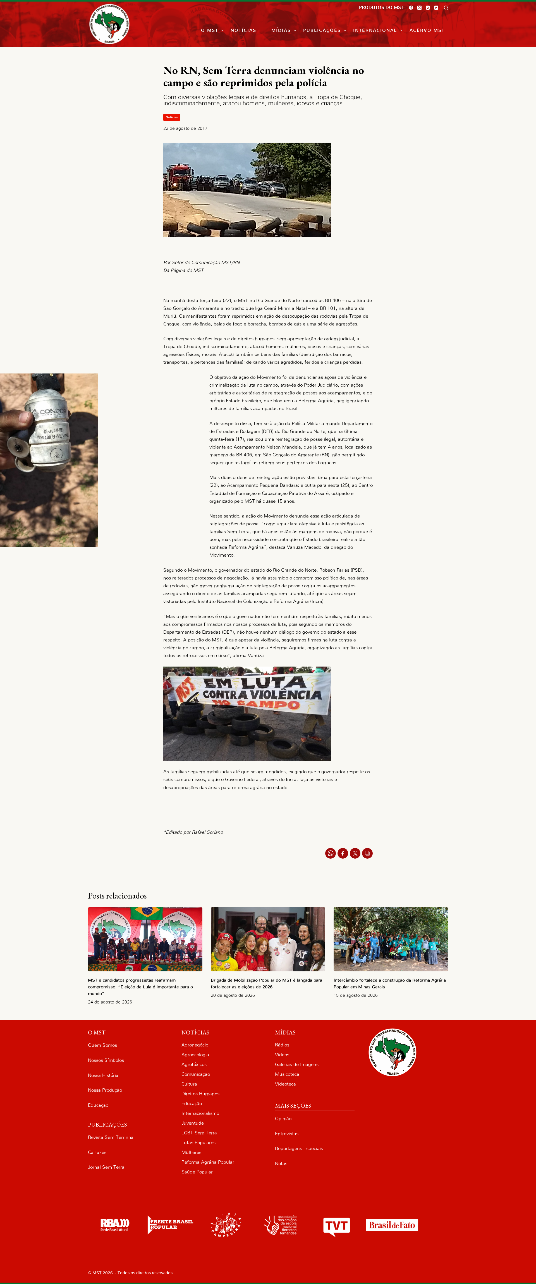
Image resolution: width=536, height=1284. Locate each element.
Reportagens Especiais (299, 1148)
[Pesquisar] (446, 8)
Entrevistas (286, 1133)
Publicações (322, 30)
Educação (98, 1105)
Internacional (375, 30)
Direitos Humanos (200, 1093)
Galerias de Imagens (297, 1064)
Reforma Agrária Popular (207, 1162)
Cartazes (97, 1152)
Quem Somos (102, 1045)
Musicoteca (287, 1074)
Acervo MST (427, 30)
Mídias (281, 30)
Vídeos (282, 1054)
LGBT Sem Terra (199, 1132)
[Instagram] (428, 8)
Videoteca (285, 1084)
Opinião (283, 1118)
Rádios (282, 1045)
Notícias (243, 30)
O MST (209, 30)
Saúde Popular (197, 1172)
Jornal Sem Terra (106, 1167)
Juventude (192, 1123)
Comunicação (195, 1074)
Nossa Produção (105, 1090)
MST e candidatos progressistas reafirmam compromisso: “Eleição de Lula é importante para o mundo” (140, 987)
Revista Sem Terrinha (110, 1137)
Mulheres (191, 1152)
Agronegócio (194, 1045)
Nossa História (103, 1075)
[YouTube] (436, 8)
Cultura (189, 1084)
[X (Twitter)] (419, 8)
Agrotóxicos (194, 1064)
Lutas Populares (198, 1142)
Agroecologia (195, 1054)
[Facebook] (411, 8)
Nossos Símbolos (106, 1060)
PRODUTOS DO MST (381, 7)
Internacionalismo (200, 1113)
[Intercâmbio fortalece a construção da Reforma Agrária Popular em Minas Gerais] (391, 939)
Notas (281, 1163)
